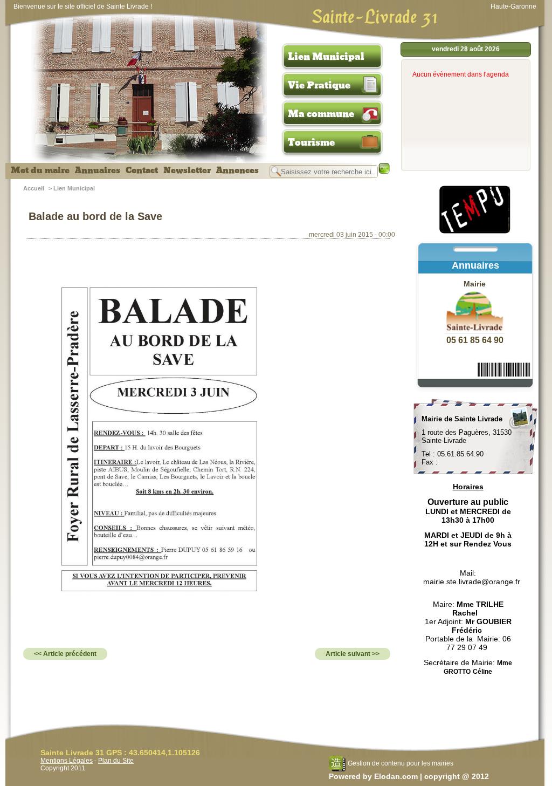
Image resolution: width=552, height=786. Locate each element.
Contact (142, 170)
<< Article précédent (65, 654)
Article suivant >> (353, 654)
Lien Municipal (326, 56)
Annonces (237, 170)
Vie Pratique (319, 85)
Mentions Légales (66, 760)
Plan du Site (116, 760)
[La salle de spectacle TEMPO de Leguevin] (475, 232)
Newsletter (187, 170)
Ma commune (321, 113)
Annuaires (97, 170)
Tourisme (311, 142)
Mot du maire (40, 170)
